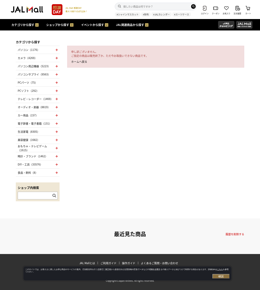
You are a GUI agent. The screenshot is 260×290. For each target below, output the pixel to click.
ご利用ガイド (108, 263)
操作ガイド (128, 263)
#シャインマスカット (128, 14)
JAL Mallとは (87, 263)
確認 (221, 276)
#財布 (146, 14)
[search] (193, 6)
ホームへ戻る (79, 61)
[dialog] (127, 273)
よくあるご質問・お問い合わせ (159, 263)
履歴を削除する (235, 234)
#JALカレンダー (161, 14)
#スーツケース (181, 14)
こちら (220, 269)
